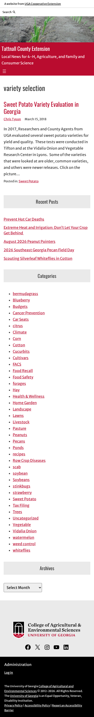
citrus (18, 325)
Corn (17, 338)
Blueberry (21, 300)
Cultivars (21, 358)
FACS (17, 364)
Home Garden (25, 402)
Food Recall (23, 370)
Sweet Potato (29, 181)
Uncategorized (26, 518)
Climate (20, 332)
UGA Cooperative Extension (43, 3)
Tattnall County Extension (26, 48)
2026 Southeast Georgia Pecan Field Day (39, 250)
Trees (17, 511)
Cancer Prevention (29, 313)
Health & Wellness (28, 396)
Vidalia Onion (25, 531)
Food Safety (23, 377)
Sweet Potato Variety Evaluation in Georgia (41, 108)
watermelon (23, 537)
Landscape (22, 409)
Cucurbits (21, 351)
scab (17, 467)
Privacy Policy (13, 705)
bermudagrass (25, 293)
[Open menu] (4, 71)
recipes (19, 454)
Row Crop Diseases (29, 460)
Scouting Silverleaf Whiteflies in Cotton (38, 258)
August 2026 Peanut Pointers (29, 241)
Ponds (18, 447)
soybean (20, 473)
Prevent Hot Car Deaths (24, 219)
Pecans (19, 441)
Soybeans (21, 479)
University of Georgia (24, 696)
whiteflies (21, 550)
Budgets (20, 306)
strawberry (22, 492)
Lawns (18, 415)
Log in (8, 673)
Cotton (19, 345)
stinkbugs (21, 486)
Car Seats (21, 319)
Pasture (19, 428)
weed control (24, 544)
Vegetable (22, 524)
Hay (16, 390)
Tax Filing (21, 505)
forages (19, 383)
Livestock (21, 422)
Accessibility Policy (37, 705)
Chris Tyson (12, 119)
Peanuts (20, 434)
